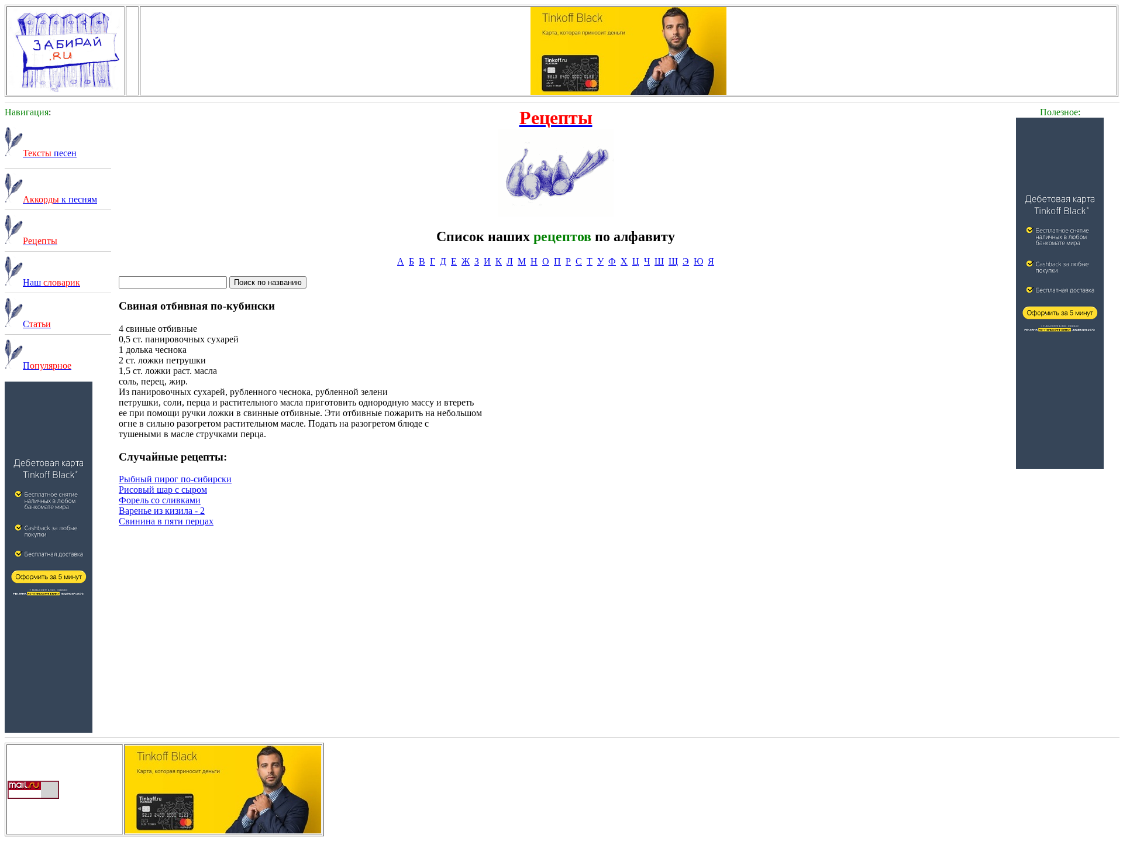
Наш (51, 282)
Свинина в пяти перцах (166, 521)
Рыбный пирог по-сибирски (175, 479)
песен (50, 153)
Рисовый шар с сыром (163, 490)
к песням (60, 199)
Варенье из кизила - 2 (162, 511)
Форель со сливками (160, 500)
